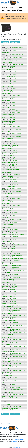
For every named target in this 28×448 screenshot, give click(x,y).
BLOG (17, 9)
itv (3, 227)
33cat (3, 86)
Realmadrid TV (10, 148)
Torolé (9, 262)
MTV (8, 272)
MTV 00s (11, 279)
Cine (13, 92)
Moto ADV (12, 155)
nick (3, 73)
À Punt (10, 313)
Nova (8, 203)
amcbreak (5, 179)
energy (4, 193)
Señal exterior (16, 387)
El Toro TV (9, 227)
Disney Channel (10, 76)
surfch (4, 162)
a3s (3, 138)
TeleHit (10, 300)
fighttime (4, 159)
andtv (3, 337)
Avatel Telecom (15, 42)
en (3, 375)
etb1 (3, 361)
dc (3, 76)
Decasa (10, 241)
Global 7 (10, 224)
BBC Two (10, 396)
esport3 (4, 166)
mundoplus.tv (14, 441)
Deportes (14, 143)
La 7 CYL (9, 344)
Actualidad (15, 229)
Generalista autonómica (18, 305)
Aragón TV (13, 303)
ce (3, 386)
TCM (8, 107)
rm (3, 148)
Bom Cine (12, 121)
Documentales (16, 174)
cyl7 (3, 344)
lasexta (4, 62)
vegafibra (4, 320)
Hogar (14, 239)
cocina (4, 238)
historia (4, 176)
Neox (8, 196)
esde (3, 169)
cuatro (4, 56)
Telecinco (8, 59)
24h (3, 372)
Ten (7, 217)
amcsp (4, 93)
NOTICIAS (5, 7)
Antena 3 (7, 52)
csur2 (3, 334)
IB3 (8, 368)
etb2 (3, 365)
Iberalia (11, 251)
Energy (10, 193)
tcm (3, 107)
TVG (8, 358)
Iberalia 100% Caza (16, 255)
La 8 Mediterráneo (14, 310)
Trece (8, 231)
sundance (4, 97)
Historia (10, 176)
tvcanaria (4, 351)
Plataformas (5, 42)
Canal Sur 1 (10, 331)
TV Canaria (13, 351)
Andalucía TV (11, 337)
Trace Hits (12, 289)
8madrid (4, 114)
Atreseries (10, 138)
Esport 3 (11, 166)
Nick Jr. (9, 69)
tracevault (5, 286)
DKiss (9, 221)
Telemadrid (11, 324)
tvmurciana (5, 408)
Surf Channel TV (12, 162)
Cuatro (9, 56)
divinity (4, 200)
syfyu (3, 131)
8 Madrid (11, 114)
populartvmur (6, 234)
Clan (10, 83)
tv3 (3, 341)
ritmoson (4, 296)
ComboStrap (17, 447)
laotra (3, 327)
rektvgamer (5, 269)
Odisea (10, 172)
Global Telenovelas (19, 245)
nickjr (3, 69)
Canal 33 (10, 86)
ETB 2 (9, 365)
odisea (4, 172)
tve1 (3, 45)
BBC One (10, 392)
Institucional (15, 267)
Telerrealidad (15, 181)
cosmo (4, 135)
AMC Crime (13, 183)
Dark (9, 382)
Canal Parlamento (16, 265)
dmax (3, 207)
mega (3, 210)
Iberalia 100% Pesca (17, 258)
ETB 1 (9, 361)
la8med (4, 310)
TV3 (8, 341)
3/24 (8, 379)
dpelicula (4, 117)
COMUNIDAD (6, 10)
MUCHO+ (10, 9)
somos (4, 104)
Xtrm (8, 100)
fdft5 (3, 190)
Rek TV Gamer (15, 269)
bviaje (3, 276)
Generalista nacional (17, 47)
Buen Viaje (11, 276)
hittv (3, 282)
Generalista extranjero (18, 394)
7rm (3, 404)
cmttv (3, 306)
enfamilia (4, 66)
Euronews (9, 375)
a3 (3, 52)
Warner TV (10, 124)
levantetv (4, 317)
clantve (4, 83)
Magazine (14, 153)
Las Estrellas (10, 386)
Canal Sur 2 (11, 334)
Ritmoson (12, 296)
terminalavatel (7, 423)
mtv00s (4, 279)
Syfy (9, 131)
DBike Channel (13, 152)
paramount (5, 111)
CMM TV (10, 306)
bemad (4, 214)
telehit (4, 300)
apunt (3, 313)
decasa (4, 241)
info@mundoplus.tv (18, 439)
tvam (3, 324)
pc (3, 186)
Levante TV (13, 317)
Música (14, 281)
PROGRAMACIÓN (17, 10)
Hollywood (10, 90)
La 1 (7, 45)
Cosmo (10, 135)
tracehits (4, 289)
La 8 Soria (11, 348)
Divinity (10, 200)
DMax (9, 207)
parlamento (5, 265)
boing (3, 80)
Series (14, 140)
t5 (2, 59)
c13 (3, 128)
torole (3, 262)
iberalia (4, 251)
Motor (14, 157)
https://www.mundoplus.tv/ (13, 3)
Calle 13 (8, 128)
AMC (9, 93)
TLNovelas (12, 248)
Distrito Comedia (18, 389)
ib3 (3, 368)
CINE (3, 9)
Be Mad (10, 214)
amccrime (5, 183)
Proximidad (15, 226)
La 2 (7, 49)
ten (3, 217)
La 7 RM (8, 404)
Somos (10, 104)
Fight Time (12, 159)
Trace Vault (13, 286)
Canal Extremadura (12, 355)
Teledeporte (14, 145)
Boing (9, 80)
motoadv (4, 155)
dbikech (4, 152)
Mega (9, 210)
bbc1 (3, 392)
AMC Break (13, 179)
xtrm (3, 100)
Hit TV (9, 282)
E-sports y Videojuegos (18, 270)
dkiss (3, 221)
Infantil (14, 71)
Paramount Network (16, 111)
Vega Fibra (13, 320)
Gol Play (9, 141)
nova (3, 203)
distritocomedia (6, 389)
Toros (13, 264)
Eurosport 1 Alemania (13, 169)
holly (3, 90)
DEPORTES (20, 7)
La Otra (10, 327)
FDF (8, 190)
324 (3, 379)
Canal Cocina (12, 238)
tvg (3, 358)
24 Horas (9, 372)
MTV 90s (11, 293)
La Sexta (10, 62)
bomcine (4, 121)
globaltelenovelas (7, 245)
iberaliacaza (5, 255)
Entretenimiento (16, 68)
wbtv (3, 124)
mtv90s (4, 293)
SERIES (12, 7)
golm (3, 141)
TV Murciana (14, 408)
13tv (3, 231)
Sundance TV (13, 97)
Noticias (14, 374)
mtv (3, 272)
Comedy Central (10, 186)
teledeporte (5, 145)
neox (3, 196)
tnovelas (4, 248)
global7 (4, 224)
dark (3, 382)
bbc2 (3, 396)
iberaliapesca (5, 258)
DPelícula (12, 117)
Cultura (14, 50)
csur (3, 331)
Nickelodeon (10, 73)
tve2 (3, 49)
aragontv (4, 303)
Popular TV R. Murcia (18, 234)
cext (3, 355)
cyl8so (4, 348)
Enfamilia (12, 66)
